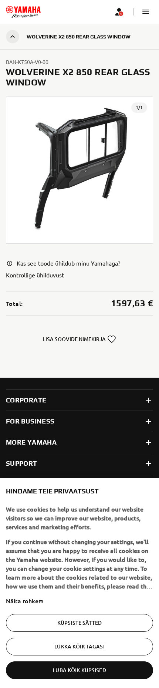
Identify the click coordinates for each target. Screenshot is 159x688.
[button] (145, 11)
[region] (79, 583)
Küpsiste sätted (79, 622)
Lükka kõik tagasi (79, 646)
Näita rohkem (25, 601)
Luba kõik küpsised (79, 670)
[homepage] (23, 11)
